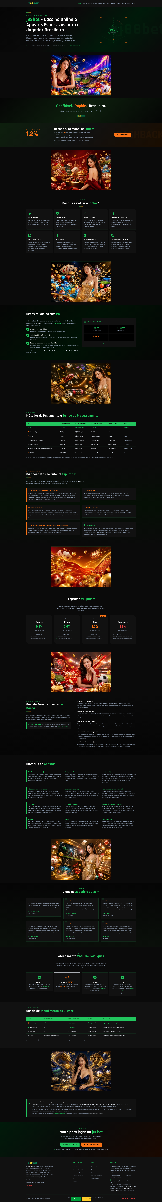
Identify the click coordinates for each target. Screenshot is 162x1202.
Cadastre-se (75, 1199)
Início (80, 3)
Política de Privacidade (59, 1113)
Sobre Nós (76, 1167)
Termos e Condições (78, 1170)
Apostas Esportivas (109, 3)
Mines (95, 3)
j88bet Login (131, 3)
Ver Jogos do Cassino (91, 1145)
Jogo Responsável (63, 726)
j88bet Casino (121, 3)
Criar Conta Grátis (70, 1145)
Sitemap (75, 1181)
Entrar (87, 1199)
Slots (100, 3)
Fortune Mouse (87, 3)
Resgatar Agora (123, 135)
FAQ (74, 1178)
